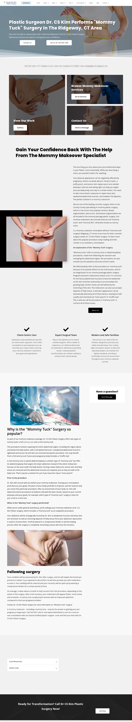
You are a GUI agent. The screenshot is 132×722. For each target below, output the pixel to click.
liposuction (90, 213)
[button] (33, 661)
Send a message (82, 127)
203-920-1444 (30, 66)
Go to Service (80, 96)
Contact (105, 3)
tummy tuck (29, 442)
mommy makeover (101, 199)
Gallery (91, 3)
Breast (62, 3)
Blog (98, 3)
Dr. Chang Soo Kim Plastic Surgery (10, 3)
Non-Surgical (80, 3)
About (45, 3)
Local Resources (15, 661)
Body (53, 3)
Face (70, 3)
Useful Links (14, 668)
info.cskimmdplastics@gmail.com (94, 66)
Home (38, 3)
